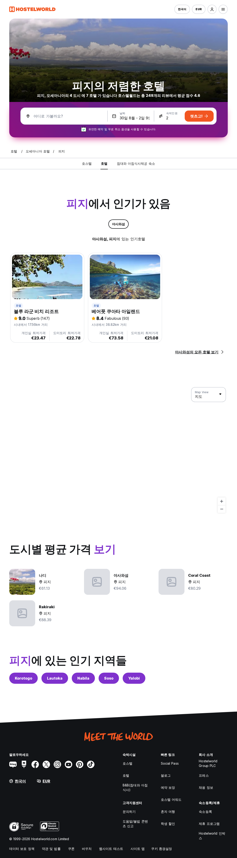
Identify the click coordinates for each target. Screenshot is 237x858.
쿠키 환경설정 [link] (161, 849)
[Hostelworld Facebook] (35, 764)
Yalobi (134, 678)
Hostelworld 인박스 (212, 835)
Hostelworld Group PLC (208, 763)
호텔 (18, 305)
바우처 (87, 849)
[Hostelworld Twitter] (46, 764)
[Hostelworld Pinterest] (79, 764)
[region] (118, 450)
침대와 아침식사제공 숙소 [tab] (136, 163)
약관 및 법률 (51, 849)
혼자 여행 (168, 812)
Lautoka (54, 678)
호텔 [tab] (104, 163)
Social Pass (170, 763)
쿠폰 (71, 849)
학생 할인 (168, 824)
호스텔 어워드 (171, 799)
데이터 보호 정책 (21, 849)
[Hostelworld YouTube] (68, 764)
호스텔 (127, 763)
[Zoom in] (221, 501)
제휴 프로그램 (209, 824)
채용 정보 (206, 787)
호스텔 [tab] (87, 163)
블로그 (166, 775)
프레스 (204, 775)
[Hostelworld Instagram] (57, 764)
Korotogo (23, 678)
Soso (108, 678)
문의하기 (129, 812)
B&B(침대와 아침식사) (135, 787)
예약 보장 (168, 787)
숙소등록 (205, 812)
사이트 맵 (138, 849)
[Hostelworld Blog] (13, 764)
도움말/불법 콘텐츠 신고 (135, 823)
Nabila (83, 678)
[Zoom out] (221, 509)
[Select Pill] (212, 9)
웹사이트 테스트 (111, 849)
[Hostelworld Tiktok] (90, 764)
